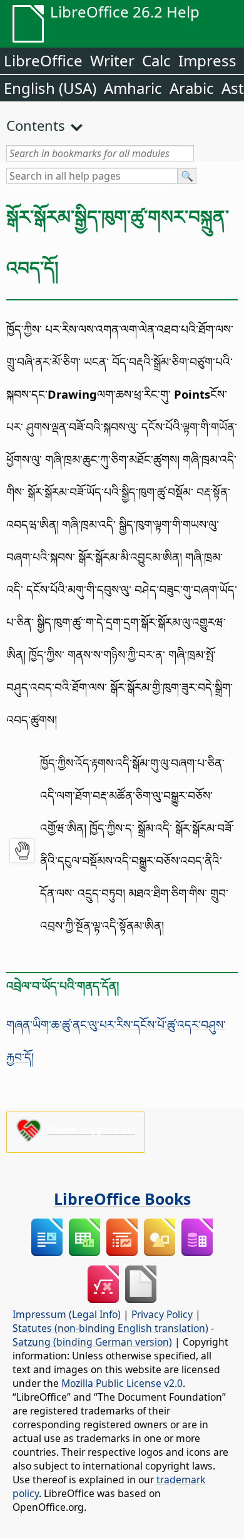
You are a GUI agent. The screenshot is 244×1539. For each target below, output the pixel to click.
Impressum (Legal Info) (67, 1314)
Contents (35, 125)
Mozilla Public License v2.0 (122, 1383)
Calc (156, 60)
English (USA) (50, 88)
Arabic (192, 88)
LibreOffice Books (122, 1198)
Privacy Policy (162, 1314)
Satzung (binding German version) (92, 1342)
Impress (207, 60)
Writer (112, 60)
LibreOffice (43, 60)
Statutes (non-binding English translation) (110, 1328)
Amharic (133, 88)
